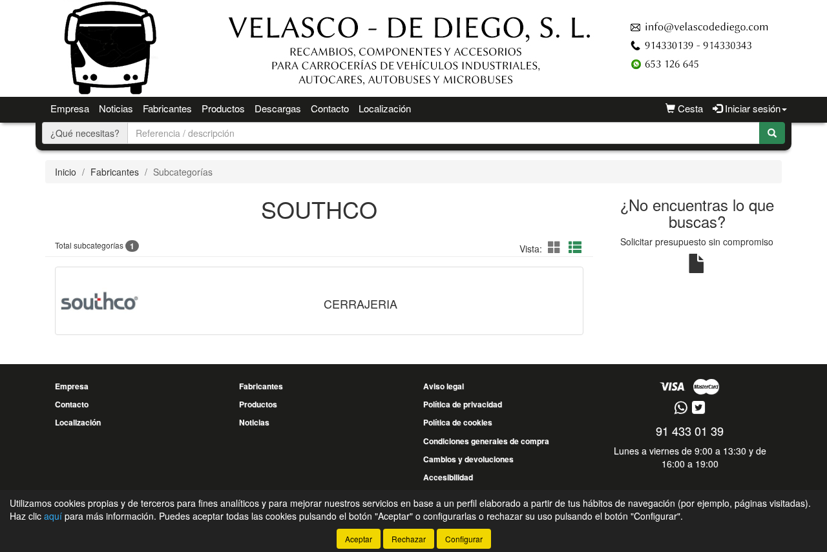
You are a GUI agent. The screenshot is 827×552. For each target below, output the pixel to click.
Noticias (116, 108)
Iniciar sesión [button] (751, 108)
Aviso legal (443, 386)
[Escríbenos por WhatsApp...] (680, 408)
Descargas (278, 108)
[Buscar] (772, 133)
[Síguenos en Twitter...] (698, 408)
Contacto (330, 108)
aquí (53, 515)
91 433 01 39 (690, 430)
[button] (556, 247)
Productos (223, 108)
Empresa (69, 108)
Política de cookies (457, 422)
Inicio (65, 171)
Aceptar (358, 538)
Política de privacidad (462, 404)
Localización (385, 108)
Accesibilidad (448, 477)
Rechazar (409, 538)
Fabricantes (167, 108)
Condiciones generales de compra (486, 441)
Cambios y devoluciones (468, 459)
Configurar (464, 538)
